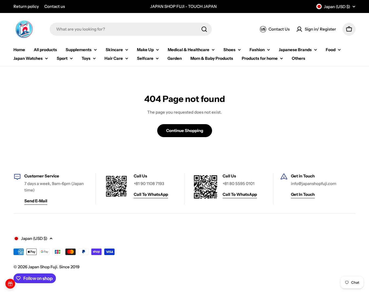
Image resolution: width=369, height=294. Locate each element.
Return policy (26, 6)
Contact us (54, 6)
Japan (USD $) (337, 6)
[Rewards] (10, 284)
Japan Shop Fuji (42, 266)
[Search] (204, 29)
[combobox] (131, 29)
